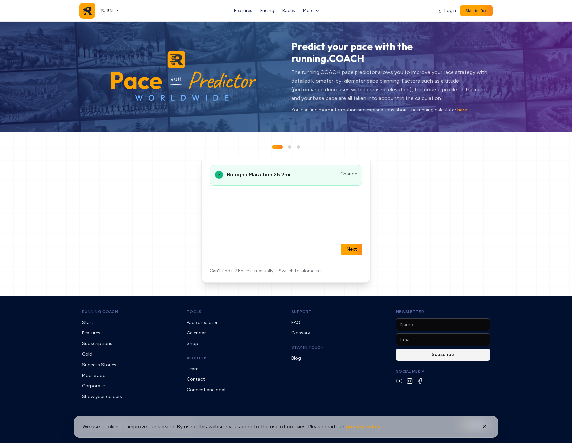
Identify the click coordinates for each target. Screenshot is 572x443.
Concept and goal (206, 390)
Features (243, 10)
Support (301, 311)
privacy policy (363, 426)
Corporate (93, 386)
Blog (296, 358)
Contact (196, 379)
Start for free (476, 10)
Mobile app (94, 375)
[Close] (484, 426)
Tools (194, 311)
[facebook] (420, 381)
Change (348, 174)
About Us (197, 358)
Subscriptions (97, 343)
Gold (87, 354)
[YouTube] (399, 381)
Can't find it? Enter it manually (241, 271)
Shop (192, 343)
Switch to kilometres (301, 271)
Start (87, 322)
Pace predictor (202, 322)
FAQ (295, 322)
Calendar (196, 333)
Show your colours (102, 396)
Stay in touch (307, 347)
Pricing (267, 10)
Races (288, 10)
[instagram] (409, 381)
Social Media (410, 371)
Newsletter (410, 311)
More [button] (308, 10)
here (462, 109)
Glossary (300, 333)
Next (351, 249)
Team (193, 369)
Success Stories (99, 365)
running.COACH (100, 311)
